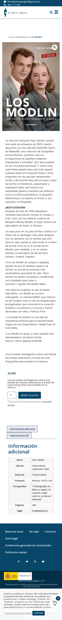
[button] (51, 12)
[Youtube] (43, 562)
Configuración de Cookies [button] (18, 613)
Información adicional (22, 429)
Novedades (22, 36)
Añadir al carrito (30, 395)
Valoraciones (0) (19, 435)
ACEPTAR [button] (38, 613)
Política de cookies (16, 552)
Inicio (11, 36)
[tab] (22, 429)
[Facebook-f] (19, 562)
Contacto (50, 531)
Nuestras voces (14, 531)
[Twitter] (27, 562)
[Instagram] (35, 562)
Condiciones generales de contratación (28, 545)
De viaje (34, 531)
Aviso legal (11, 538)
